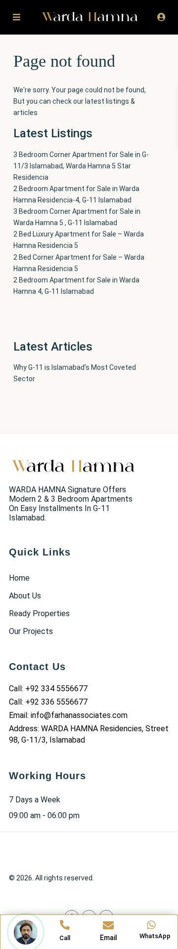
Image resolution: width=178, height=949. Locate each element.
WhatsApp (155, 936)
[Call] (64, 924)
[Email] (108, 925)
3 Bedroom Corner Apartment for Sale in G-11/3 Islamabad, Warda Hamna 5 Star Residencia (81, 166)
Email (108, 938)
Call (64, 938)
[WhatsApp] (151, 924)
